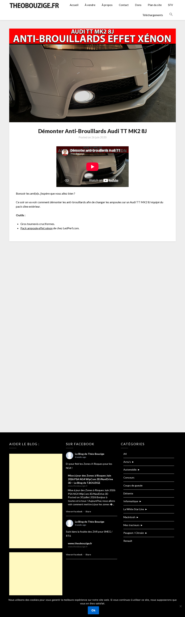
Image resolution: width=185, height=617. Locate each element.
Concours (128, 477)
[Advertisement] (35, 476)
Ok (93, 610)
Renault (127, 540)
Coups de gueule (133, 485)
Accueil (74, 5)
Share (88, 511)
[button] (171, 14)
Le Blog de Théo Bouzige (89, 453)
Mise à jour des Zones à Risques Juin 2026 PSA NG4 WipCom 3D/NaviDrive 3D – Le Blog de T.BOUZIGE (90, 479)
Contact (124, 5)
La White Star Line (133, 509)
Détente (128, 493)
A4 (125, 453)
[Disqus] (92, 292)
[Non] (180, 606)
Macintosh (129, 517)
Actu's (127, 461)
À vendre (90, 5)
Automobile (130, 469)
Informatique (130, 501)
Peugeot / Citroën (133, 532)
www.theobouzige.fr (80, 543)
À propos (107, 5)
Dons (138, 5)
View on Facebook (74, 511)
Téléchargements (152, 15)
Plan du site (155, 5)
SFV (170, 5)
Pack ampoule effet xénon (36, 228)
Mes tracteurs (131, 525)
